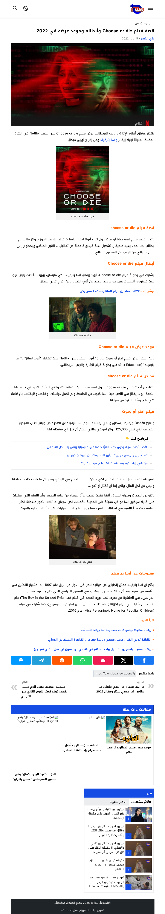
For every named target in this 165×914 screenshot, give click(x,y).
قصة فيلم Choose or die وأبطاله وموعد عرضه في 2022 (95, 31)
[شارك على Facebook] (144, 660)
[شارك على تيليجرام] (41, 660)
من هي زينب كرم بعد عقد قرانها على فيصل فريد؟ (114, 463)
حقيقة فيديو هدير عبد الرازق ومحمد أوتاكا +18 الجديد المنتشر (106, 865)
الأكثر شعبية (118, 802)
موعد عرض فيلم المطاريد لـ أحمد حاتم (129, 750)
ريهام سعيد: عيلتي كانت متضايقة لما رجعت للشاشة (116, 630)
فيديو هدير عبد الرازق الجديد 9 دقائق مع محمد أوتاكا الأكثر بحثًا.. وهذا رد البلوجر (105, 831)
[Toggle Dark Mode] (26, 8)
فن (137, 23)
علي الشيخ (147, 38)
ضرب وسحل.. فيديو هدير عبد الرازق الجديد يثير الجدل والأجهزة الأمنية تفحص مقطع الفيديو (105, 884)
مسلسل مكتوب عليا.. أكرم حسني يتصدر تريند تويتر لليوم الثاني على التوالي (44, 689)
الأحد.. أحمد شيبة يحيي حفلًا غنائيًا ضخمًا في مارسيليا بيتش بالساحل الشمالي (97, 447)
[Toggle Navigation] (151, 8)
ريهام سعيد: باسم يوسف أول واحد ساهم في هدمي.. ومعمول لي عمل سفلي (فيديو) (92, 649)
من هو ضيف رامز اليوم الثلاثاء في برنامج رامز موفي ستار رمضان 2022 (120, 687)
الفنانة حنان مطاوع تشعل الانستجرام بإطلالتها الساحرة (82, 747)
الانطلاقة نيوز (102, 902)
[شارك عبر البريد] (103, 660)
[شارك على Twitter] (123, 660)
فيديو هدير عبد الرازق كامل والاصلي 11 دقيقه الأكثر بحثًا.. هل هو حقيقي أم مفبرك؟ (106, 847)
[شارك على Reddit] (62, 660)
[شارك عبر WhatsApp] (82, 660)
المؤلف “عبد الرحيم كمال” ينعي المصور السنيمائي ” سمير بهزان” (35, 776)
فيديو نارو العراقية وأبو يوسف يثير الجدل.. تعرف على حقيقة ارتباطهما (105, 813)
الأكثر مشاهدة (141, 802)
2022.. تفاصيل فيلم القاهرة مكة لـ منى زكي (109, 291)
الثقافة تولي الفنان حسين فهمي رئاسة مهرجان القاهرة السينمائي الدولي (99, 639)
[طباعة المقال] (21, 660)
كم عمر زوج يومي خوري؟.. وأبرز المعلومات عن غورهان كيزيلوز (107, 455)
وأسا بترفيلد (108, 140)
